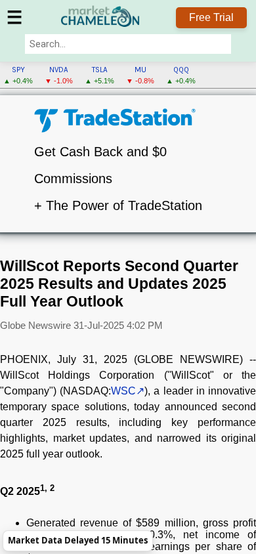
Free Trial (211, 17)
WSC (123, 390)
